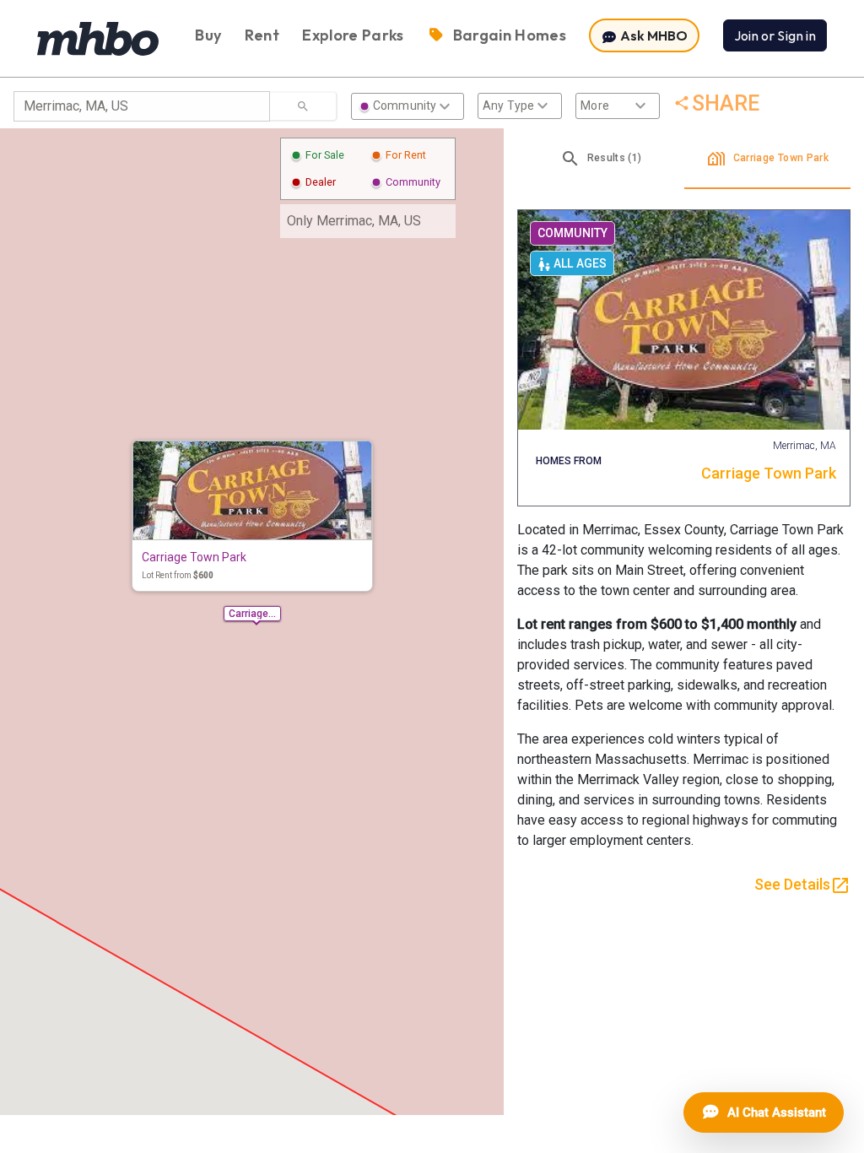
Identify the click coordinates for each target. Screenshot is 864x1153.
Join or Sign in (775, 35)
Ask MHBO (653, 35)
